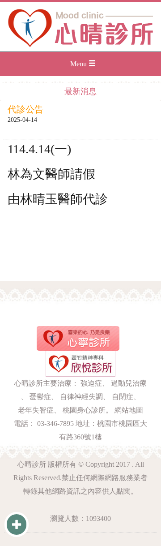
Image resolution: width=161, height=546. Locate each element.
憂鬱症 (40, 396)
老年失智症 (36, 410)
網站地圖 (128, 410)
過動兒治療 (129, 383)
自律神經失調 (81, 396)
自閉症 (122, 396)
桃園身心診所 (84, 410)
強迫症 (91, 383)
